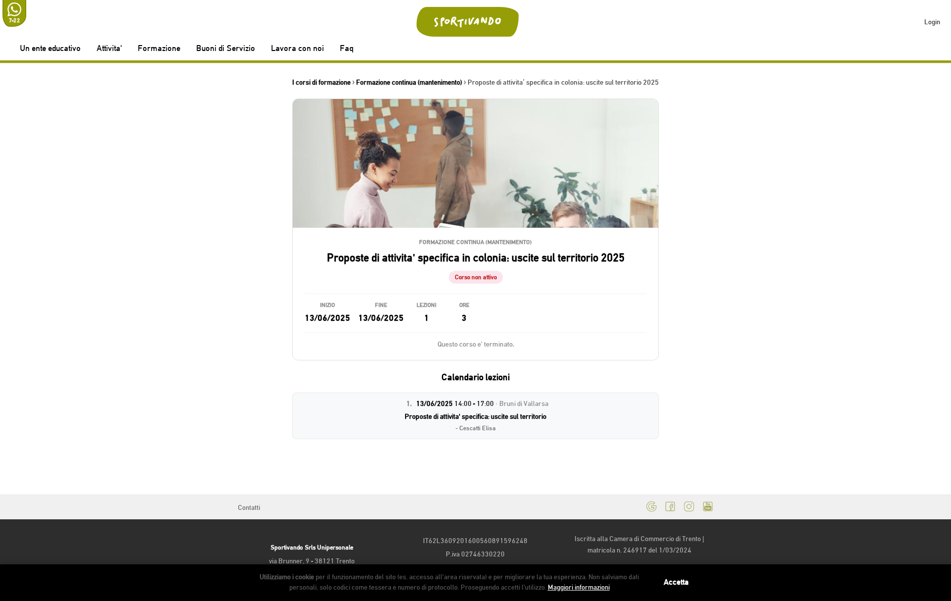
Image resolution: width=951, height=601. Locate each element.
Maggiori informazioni (579, 587)
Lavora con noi (297, 48)
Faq (347, 48)
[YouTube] (707, 507)
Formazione (159, 48)
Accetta (676, 582)
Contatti (249, 507)
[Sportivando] (468, 22)
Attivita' (109, 48)
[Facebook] (670, 507)
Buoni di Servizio (225, 48)
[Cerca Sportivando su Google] (651, 507)
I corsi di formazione (321, 82)
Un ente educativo (50, 48)
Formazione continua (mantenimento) (409, 82)
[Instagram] (689, 507)
